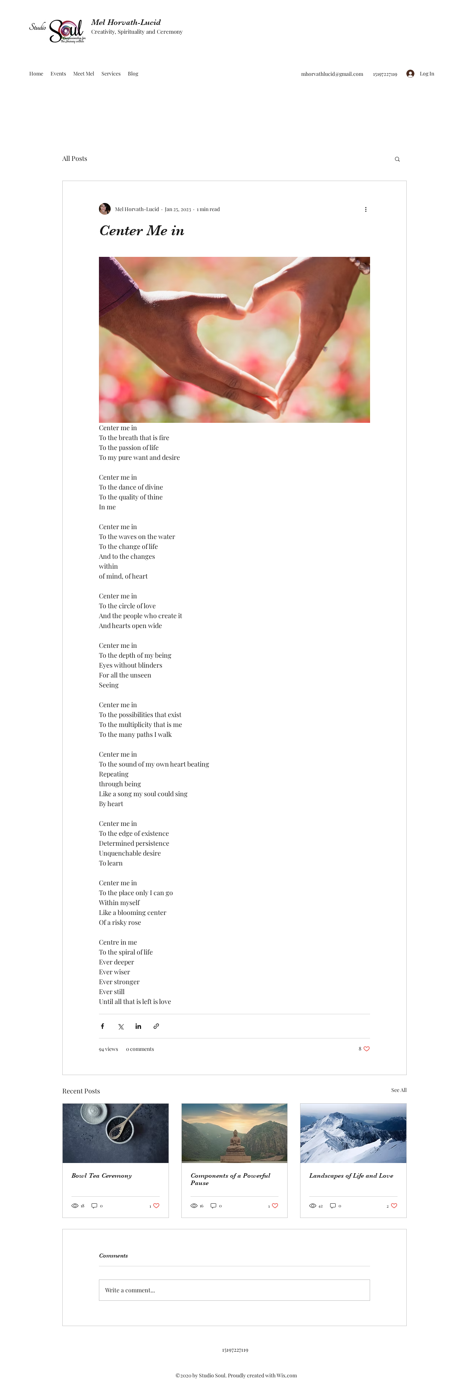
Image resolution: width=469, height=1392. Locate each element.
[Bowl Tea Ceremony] (116, 1133)
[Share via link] (156, 1026)
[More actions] (365, 208)
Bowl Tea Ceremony (101, 1175)
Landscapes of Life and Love (351, 1175)
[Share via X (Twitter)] (120, 1026)
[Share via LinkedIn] (138, 1026)
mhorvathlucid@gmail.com (332, 73)
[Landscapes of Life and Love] (353, 1133)
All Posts (74, 158)
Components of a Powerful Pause (230, 1179)
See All (399, 1089)
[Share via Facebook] (102, 1026)
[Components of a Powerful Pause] (235, 1133)
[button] (397, 159)
